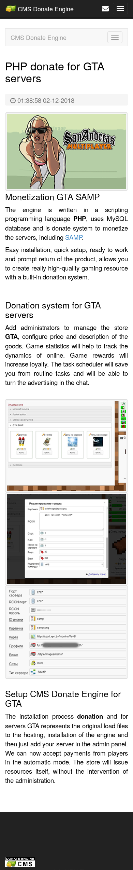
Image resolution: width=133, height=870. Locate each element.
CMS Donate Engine (45, 8)
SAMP (73, 237)
